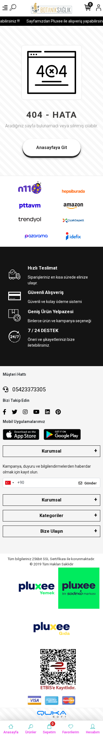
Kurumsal (51, 451)
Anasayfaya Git (51, 147)
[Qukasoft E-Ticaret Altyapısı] (51, 714)
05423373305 (28, 389)
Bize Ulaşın (51, 531)
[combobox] (9, 482)
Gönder (90, 483)
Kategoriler (51, 515)
